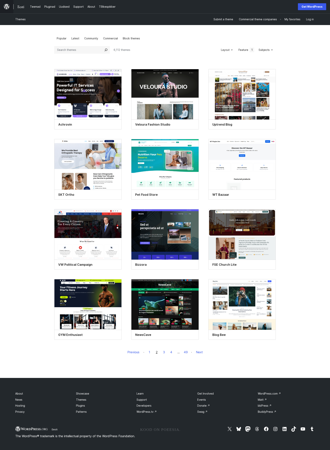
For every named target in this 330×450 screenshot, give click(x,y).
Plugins (80, 405)
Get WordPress (312, 6)
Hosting (20, 405)
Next (199, 352)
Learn (140, 393)
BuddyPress (267, 411)
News (18, 399)
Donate (203, 405)
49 (186, 352)
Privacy (20, 411)
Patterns (81, 411)
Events (201, 399)
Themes (20, 19)
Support (142, 399)
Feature (246, 49)
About (19, 393)
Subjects (264, 49)
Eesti (54, 429)
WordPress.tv (147, 411)
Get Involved (205, 393)
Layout (225, 49)
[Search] (106, 50)
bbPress (265, 405)
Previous (133, 352)
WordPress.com (269, 393)
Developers (144, 405)
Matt (262, 399)
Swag (202, 411)
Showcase (82, 393)
